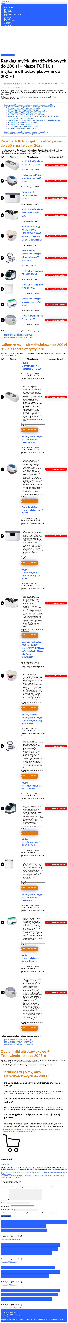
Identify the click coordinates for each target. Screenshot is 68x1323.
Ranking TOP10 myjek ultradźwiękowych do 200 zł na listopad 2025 (28, 105)
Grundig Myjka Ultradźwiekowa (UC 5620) (24, 112)
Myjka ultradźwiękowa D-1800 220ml (22, 124)
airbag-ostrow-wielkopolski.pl (13, 1316)
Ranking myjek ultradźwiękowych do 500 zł (18, 337)
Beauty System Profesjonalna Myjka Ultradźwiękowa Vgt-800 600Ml (34, 120)
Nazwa (3, 1203)
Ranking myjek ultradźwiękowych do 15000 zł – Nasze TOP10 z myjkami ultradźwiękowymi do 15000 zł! (30, 1295)
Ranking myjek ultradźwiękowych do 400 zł (18, 335)
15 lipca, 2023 (5, 1285)
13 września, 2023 (7, 1308)
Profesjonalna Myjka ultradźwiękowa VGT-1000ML (27, 110)
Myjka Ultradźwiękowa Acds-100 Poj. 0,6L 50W (26, 114)
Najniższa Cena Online (56, 165)
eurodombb (4, 88)
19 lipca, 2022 (5, 1262)
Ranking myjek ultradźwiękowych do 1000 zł (18, 1041)
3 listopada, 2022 (6, 1239)
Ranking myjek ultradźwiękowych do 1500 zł (18, 1042)
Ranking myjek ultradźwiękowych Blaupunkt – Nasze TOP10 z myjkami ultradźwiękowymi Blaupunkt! (30, 1272)
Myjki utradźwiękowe (8, 55)
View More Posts (6, 1164)
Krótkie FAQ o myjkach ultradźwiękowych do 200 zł (23, 134)
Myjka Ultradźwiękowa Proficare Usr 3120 (24, 109)
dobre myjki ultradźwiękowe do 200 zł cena (17, 1129)
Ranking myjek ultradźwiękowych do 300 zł (18, 334)
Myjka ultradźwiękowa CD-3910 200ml (23, 122)
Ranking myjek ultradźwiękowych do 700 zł (18, 1039)
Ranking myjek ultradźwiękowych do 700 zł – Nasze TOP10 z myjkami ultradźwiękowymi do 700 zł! (34, 1226)
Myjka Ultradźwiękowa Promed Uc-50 (22, 128)
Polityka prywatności (11, 1312)
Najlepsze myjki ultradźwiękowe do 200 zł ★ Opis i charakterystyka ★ (29, 107)
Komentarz (5, 1200)
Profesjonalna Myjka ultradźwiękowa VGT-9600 (26, 126)
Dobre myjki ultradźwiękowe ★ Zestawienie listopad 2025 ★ (26, 132)
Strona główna (8, 1314)
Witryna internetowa (7, 1209)
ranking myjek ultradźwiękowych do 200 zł (21, 1131)
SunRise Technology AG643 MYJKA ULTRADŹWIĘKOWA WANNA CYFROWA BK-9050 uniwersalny (32, 233)
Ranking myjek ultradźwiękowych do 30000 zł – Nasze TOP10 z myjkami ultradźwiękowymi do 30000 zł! (30, 1249)
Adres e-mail (5, 1206)
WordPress (45, 1319)
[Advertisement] (34, 40)
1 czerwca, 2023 (13, 88)
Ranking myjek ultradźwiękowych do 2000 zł (18, 1044)
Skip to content (5, 1)
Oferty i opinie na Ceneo (28, 430)
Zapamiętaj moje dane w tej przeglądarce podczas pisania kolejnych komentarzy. (30, 1213)
